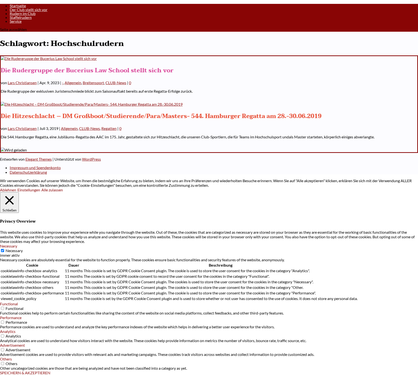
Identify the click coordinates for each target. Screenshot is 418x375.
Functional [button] (9, 303)
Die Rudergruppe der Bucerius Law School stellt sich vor (87, 70)
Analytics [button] (7, 331)
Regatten (109, 128)
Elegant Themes (38, 159)
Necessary (14, 250)
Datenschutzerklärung (28, 172)
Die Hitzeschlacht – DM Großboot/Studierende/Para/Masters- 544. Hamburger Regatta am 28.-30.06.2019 (161, 116)
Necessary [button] (8, 246)
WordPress (91, 159)
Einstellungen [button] (28, 190)
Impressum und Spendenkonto (35, 167)
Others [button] (6, 359)
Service (16, 21)
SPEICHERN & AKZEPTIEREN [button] (25, 372)
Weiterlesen (11, 99)
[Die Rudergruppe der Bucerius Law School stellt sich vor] (49, 58)
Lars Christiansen (22, 82)
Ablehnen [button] (8, 190)
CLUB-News (115, 82)
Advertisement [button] (12, 345)
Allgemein (73, 82)
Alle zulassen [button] (52, 190)
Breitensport (93, 82)
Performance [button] (11, 317)
